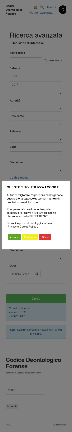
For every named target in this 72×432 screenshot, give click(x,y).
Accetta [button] (14, 237)
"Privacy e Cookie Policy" (22, 226)
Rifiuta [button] (44, 237)
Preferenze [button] (30, 237)
